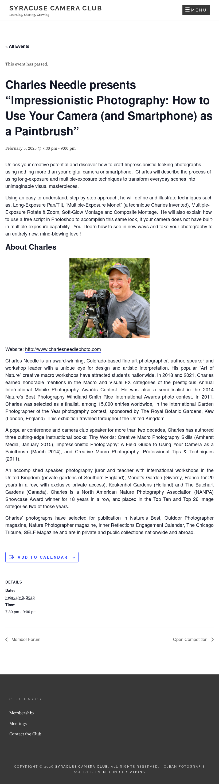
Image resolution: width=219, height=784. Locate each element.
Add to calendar (43, 557)
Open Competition (191, 639)
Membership (21, 713)
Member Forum (25, 639)
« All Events (17, 46)
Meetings (18, 723)
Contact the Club (25, 734)
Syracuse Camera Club (55, 8)
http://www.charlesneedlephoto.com (63, 348)
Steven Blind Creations (118, 772)
